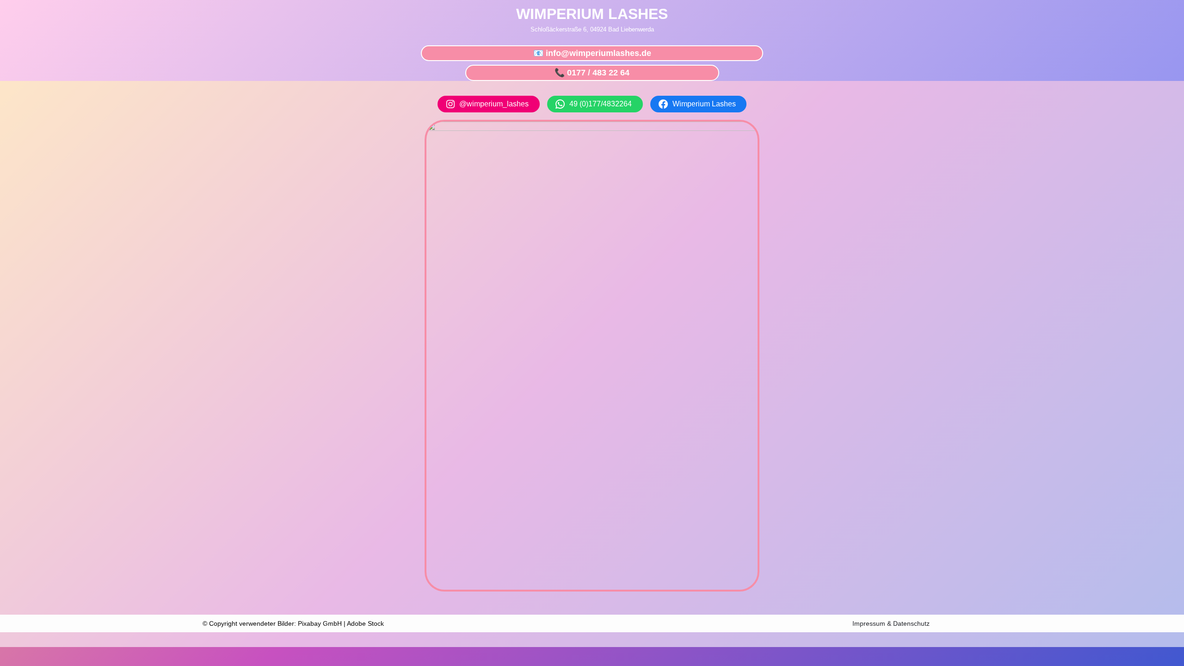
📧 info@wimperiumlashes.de (592, 53)
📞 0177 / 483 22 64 (592, 72)
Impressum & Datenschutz (891, 623)
